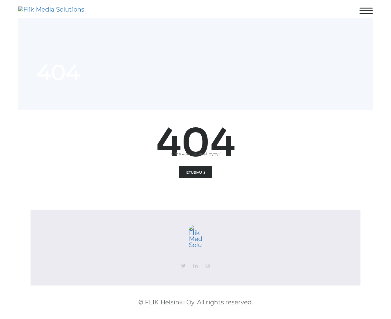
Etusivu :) (195, 172)
